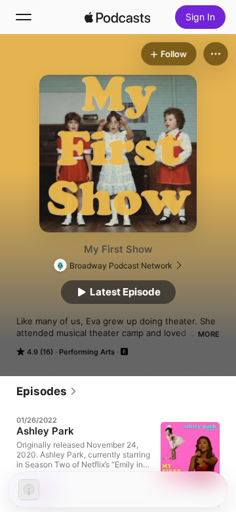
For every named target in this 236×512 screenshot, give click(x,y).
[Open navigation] (23, 17)
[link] (46, 391)
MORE (209, 334)
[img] (117, 17)
